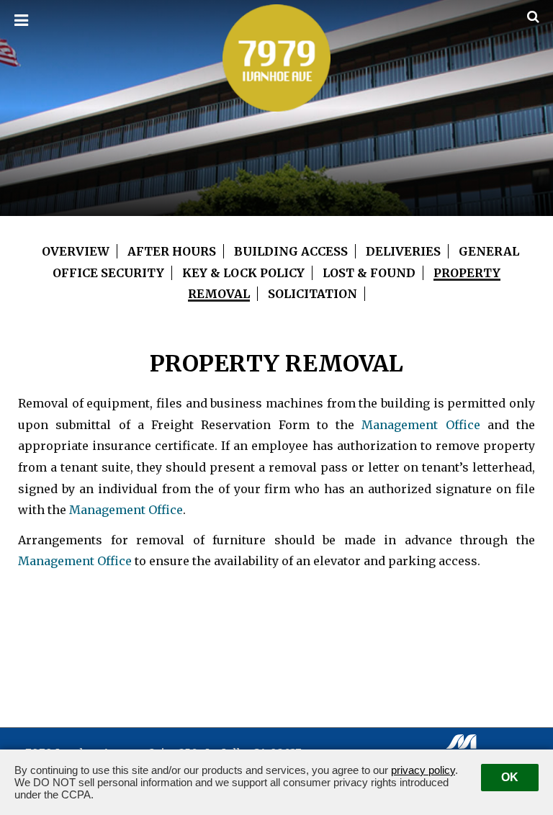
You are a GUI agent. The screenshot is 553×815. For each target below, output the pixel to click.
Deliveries (403, 251)
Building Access (291, 251)
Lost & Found (369, 273)
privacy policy (423, 770)
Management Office (420, 425)
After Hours (171, 251)
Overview (75, 251)
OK (509, 777)
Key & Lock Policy (243, 273)
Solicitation (312, 294)
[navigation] (21, 21)
